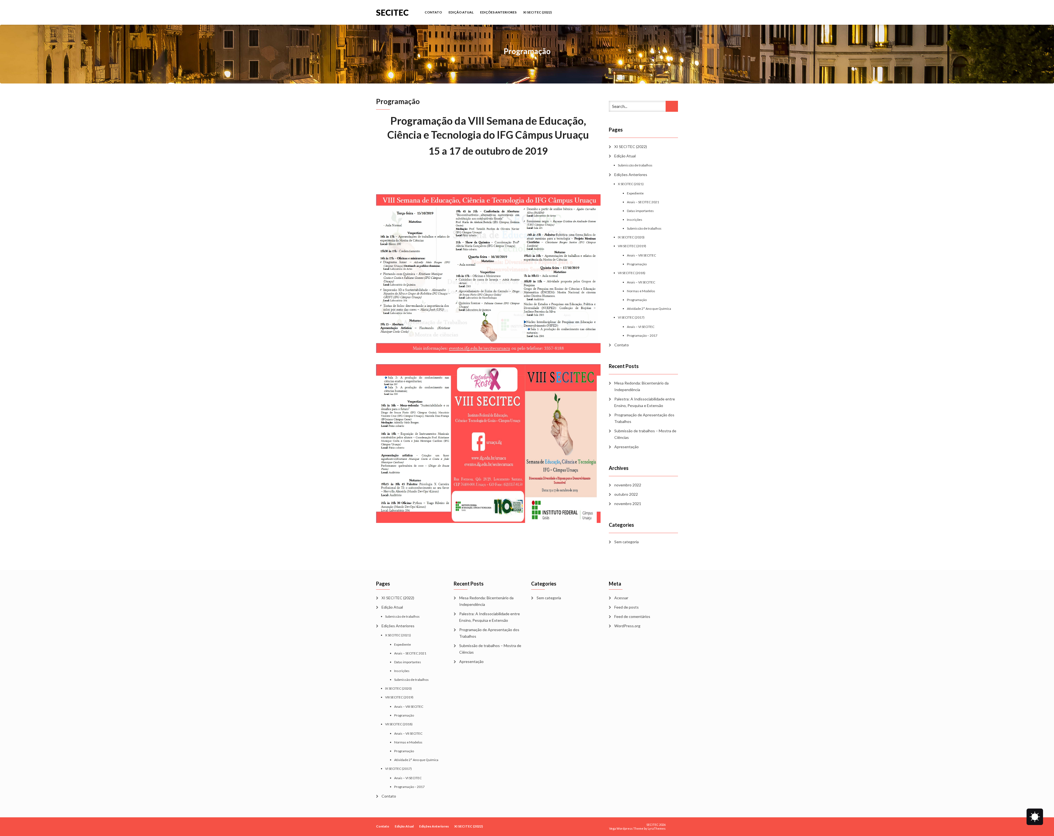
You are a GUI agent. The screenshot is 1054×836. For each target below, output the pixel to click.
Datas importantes (640, 211)
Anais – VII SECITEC (641, 282)
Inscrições (634, 220)
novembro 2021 (627, 503)
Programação (637, 264)
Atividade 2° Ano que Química (649, 308)
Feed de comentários (632, 616)
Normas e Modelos (641, 291)
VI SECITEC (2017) (631, 317)
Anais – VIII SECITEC (641, 255)
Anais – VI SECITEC (640, 327)
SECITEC (392, 11)
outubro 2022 (626, 494)
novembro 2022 (627, 485)
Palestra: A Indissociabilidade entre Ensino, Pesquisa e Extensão (644, 402)
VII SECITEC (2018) (631, 273)
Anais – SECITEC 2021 (643, 202)
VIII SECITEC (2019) (632, 246)
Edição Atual (460, 12)
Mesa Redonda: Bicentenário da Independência (641, 386)
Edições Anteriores (498, 12)
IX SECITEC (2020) (631, 237)
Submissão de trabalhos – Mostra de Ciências (645, 434)
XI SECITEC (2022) (537, 12)
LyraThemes (657, 828)
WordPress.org (627, 625)
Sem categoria (626, 541)
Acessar (621, 597)
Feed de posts (626, 607)
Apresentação (626, 446)
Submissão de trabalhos (635, 165)
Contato (433, 12)
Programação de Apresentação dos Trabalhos (644, 418)
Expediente (635, 193)
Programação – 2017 (642, 335)
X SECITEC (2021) (631, 184)
